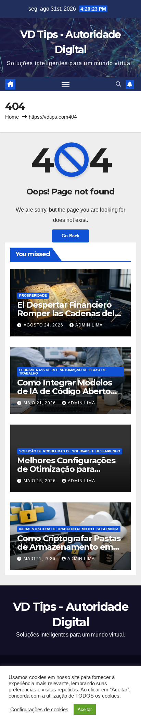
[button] (118, 84)
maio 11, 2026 (40, 558)
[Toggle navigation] (65, 84)
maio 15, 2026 (40, 480)
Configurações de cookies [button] (39, 709)
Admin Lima (89, 325)
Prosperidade (33, 295)
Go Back (70, 235)
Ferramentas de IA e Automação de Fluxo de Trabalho (62, 371)
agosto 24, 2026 (44, 325)
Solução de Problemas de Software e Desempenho (69, 451)
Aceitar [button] (85, 709)
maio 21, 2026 (40, 403)
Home (12, 117)
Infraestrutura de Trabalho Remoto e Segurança (68, 529)
